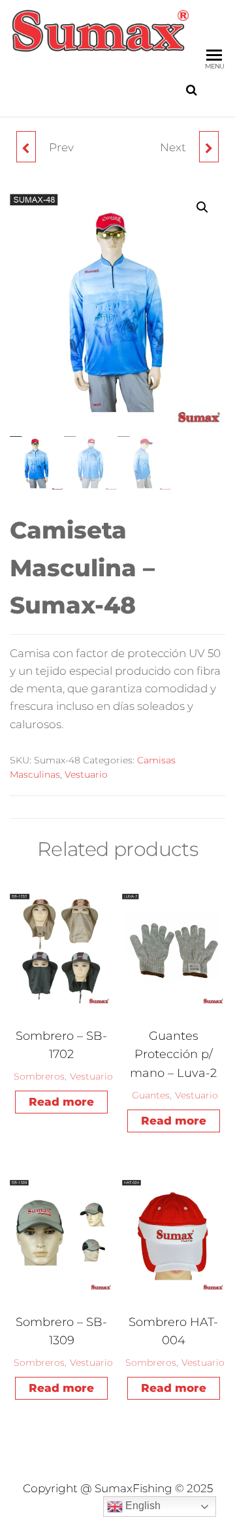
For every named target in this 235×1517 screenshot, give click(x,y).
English (142, 1505)
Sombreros (39, 1076)
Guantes (151, 1095)
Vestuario (86, 774)
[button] (202, 207)
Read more (61, 1101)
